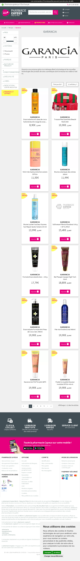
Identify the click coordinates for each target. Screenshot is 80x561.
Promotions (40, 23)
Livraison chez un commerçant (67, 467)
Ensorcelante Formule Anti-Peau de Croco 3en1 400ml (35, 331)
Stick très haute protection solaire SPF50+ (35, 173)
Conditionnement (11, 72)
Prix (6, 32)
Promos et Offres (9, 93)
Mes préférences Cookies (30, 496)
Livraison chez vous (68, 464)
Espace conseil (27, 473)
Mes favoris (45, 469)
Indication (10, 86)
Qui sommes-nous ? (8, 461)
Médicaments (9, 23)
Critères (8, 46)
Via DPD (50, 427)
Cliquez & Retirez (10, 427)
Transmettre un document (27, 479)
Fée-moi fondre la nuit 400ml (65, 330)
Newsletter (25, 475)
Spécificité (9, 76)
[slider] (4, 41)
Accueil (4, 28)
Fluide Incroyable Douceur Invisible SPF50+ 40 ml (65, 383)
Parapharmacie (25, 23)
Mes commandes (47, 464)
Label (6, 81)
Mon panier (45, 466)
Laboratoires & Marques (29, 464)
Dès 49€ (30, 428)
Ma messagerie (46, 471)
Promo (7, 54)
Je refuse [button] (56, 552)
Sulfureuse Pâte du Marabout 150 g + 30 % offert (65, 226)
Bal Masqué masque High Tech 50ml (65, 278)
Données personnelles (29, 491)
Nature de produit (9, 65)
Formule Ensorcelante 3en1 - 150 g (35, 277)
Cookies (24, 494)
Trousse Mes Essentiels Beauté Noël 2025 (65, 121)
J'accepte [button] (47, 552)
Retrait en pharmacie (68, 461)
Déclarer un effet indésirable (27, 483)
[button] (57, 84)
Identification (46, 461)
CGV (23, 486)
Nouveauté (8, 51)
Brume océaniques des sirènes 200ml (65, 173)
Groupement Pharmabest (10, 464)
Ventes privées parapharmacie (26, 470)
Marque (11, 28)
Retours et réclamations (9, 471)
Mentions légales (27, 489)
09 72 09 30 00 (70, 426)
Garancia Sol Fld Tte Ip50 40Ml (35, 382)
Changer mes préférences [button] (53, 556)
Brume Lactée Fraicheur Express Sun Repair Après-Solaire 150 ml (35, 226)
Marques (71, 23)
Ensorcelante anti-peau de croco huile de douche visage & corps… (35, 121)
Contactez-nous (7, 469)
